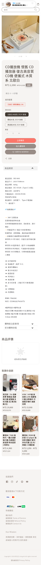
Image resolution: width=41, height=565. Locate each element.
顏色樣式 (8, 110)
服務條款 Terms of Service (16, 518)
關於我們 (9, 515)
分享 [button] (10, 158)
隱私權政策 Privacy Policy (20, 560)
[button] (2, 4)
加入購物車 (20, 146)
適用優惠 (8, 99)
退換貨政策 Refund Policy (16, 521)
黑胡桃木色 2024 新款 (16, 125)
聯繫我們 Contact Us (14, 523)
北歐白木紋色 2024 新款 (17, 114)
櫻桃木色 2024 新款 (15, 119)
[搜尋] (35, 9)
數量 (6, 129)
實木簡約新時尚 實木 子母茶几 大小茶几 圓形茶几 (20, 5)
